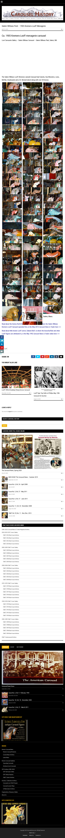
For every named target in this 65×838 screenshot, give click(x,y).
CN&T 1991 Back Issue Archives (11, 612)
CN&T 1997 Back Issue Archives (11, 592)
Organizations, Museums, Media (10, 792)
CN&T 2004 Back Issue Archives (11, 568)
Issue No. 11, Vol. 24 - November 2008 (20, 506)
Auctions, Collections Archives (9, 780)
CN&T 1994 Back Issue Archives (11, 604)
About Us (4, 795)
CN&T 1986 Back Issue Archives (11, 630)
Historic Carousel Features (9, 751)
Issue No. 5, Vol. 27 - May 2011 (18, 491)
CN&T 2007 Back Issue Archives (11, 556)
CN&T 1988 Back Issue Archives (11, 625)
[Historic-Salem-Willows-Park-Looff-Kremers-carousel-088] (53, 306)
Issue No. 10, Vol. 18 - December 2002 (20, 700)
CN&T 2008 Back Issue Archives (11, 553)
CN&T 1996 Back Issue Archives (11, 594)
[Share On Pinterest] (2, 348)
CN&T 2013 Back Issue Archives (11, 535)
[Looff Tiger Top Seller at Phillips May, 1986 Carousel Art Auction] (48, 391)
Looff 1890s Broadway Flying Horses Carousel (16, 390)
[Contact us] (2, 351)
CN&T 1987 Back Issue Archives (11, 627)
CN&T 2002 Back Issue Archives (11, 574)
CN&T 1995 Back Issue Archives (11, 597)
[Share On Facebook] (2, 337)
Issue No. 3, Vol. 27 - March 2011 (19, 707)
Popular (5, 647)
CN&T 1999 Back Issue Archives (11, 586)
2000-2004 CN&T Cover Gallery (10, 565)
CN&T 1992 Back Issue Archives (11, 609)
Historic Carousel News (7, 749)
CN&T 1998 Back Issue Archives (11, 589)
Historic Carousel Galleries (8, 760)
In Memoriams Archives (9, 788)
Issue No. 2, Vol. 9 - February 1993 (19, 693)
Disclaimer (25, 835)
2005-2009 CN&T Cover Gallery (10, 547)
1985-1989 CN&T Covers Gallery (10, 619)
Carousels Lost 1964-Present (10, 783)
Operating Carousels (8, 763)
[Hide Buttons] (1, 354)
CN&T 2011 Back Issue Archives (11, 541)
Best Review (20, 647)
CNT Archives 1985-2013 (8, 769)
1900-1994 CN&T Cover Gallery (10, 601)
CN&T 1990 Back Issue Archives (11, 615)
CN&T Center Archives (8, 777)
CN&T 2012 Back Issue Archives (11, 538)
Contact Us (38, 835)
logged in (10, 411)
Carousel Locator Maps (9, 786)
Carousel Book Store (8, 686)
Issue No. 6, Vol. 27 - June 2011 (18, 499)
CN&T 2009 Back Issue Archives (11, 550)
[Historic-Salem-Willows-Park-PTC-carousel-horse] (12, 313)
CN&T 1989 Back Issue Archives (11, 622)
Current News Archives (8, 754)
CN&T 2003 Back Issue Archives (11, 571)
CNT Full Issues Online (8, 771)
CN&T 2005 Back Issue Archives (11, 561)
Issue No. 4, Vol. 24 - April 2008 (18, 484)
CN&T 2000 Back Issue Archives (11, 579)
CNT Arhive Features (8, 774)
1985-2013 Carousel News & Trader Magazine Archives (15, 529)
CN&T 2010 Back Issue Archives (11, 543)
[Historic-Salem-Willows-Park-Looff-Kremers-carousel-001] (32, 313)
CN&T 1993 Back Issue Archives (11, 607)
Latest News (6, 757)
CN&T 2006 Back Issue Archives (11, 558)
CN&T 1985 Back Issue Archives (11, 633)
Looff (5, 348)
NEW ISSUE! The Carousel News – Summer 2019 (23, 477)
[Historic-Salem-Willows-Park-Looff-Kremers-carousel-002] (12, 131)
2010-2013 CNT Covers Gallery (10, 532)
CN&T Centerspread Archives (9, 637)
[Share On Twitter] (2, 340)
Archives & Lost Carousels (9, 766)
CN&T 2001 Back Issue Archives (11, 576)
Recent (12, 647)
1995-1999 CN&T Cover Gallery (10, 583)
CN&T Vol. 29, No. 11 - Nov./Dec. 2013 (20, 513)
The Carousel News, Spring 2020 (12, 470)
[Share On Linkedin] (2, 344)
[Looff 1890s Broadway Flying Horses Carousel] (16, 387)
